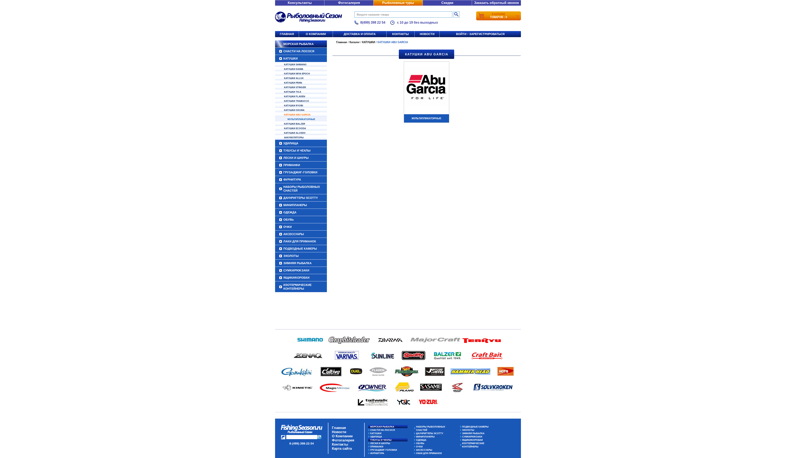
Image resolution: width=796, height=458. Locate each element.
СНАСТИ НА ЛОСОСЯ (298, 51)
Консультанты (300, 3)
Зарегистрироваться (487, 34)
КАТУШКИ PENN (293, 82)
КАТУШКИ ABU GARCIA (297, 114)
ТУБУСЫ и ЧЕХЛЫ (297, 150)
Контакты (400, 34)
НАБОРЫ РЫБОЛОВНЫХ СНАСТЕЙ (301, 188)
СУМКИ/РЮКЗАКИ (296, 270)
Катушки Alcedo (295, 133)
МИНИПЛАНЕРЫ (295, 205)
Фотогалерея (349, 3)
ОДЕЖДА (289, 212)
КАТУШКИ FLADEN (294, 96)
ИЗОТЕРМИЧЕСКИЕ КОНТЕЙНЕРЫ (297, 286)
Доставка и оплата (360, 34)
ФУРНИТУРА (292, 179)
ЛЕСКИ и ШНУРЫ (296, 157)
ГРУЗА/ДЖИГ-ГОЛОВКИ (300, 172)
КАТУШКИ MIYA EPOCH (297, 73)
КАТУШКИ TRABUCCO (296, 101)
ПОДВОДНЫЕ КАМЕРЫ (300, 248)
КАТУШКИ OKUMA (294, 110)
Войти (461, 34)
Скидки (447, 3)
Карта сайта (342, 449)
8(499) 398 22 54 (372, 22)
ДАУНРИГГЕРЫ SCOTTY (300, 197)
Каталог (354, 42)
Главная (287, 34)
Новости (427, 34)
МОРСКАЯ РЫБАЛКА (298, 44)
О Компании (342, 436)
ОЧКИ (287, 226)
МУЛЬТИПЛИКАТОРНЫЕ (301, 119)
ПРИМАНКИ (291, 165)
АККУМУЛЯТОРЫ (294, 137)
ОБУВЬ (288, 219)
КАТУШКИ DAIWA (293, 69)
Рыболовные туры (398, 3)
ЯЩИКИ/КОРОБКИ (296, 277)
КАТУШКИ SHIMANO (295, 64)
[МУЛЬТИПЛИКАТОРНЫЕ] (426, 87)
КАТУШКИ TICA (292, 92)
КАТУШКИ (290, 58)
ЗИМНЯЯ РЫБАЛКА (297, 263)
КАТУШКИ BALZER (294, 124)
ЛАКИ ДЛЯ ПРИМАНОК (299, 241)
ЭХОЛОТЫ (291, 256)
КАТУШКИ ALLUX (293, 78)
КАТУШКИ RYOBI (293, 105)
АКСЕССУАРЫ (293, 234)
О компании (316, 34)
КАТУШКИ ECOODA (295, 128)
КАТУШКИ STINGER (295, 87)
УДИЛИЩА (290, 143)
